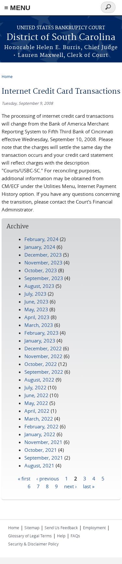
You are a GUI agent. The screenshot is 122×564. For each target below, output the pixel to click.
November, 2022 (43, 356)
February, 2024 (41, 239)
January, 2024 (39, 247)
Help (61, 535)
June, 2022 (36, 395)
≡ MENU (17, 7)
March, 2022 (38, 418)
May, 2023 (36, 309)
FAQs (75, 535)
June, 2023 (36, 301)
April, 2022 (36, 411)
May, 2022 (36, 403)
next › (70, 486)
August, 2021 (39, 465)
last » (88, 486)
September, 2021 (43, 457)
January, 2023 (39, 340)
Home (7, 76)
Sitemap (31, 527)
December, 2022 (43, 348)
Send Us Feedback (61, 527)
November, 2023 (43, 262)
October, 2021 (40, 450)
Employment (94, 527)
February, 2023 (41, 332)
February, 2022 (41, 426)
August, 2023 (39, 286)
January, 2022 (39, 434)
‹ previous (47, 478)
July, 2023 (35, 293)
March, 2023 (38, 325)
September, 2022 (43, 372)
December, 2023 (43, 254)
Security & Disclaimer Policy (33, 543)
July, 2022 (35, 387)
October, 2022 (40, 364)
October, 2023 (40, 270)
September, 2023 (43, 278)
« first (24, 478)
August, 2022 (39, 379)
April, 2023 (36, 317)
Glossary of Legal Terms (30, 535)
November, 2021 (43, 442)
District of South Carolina (61, 37)
